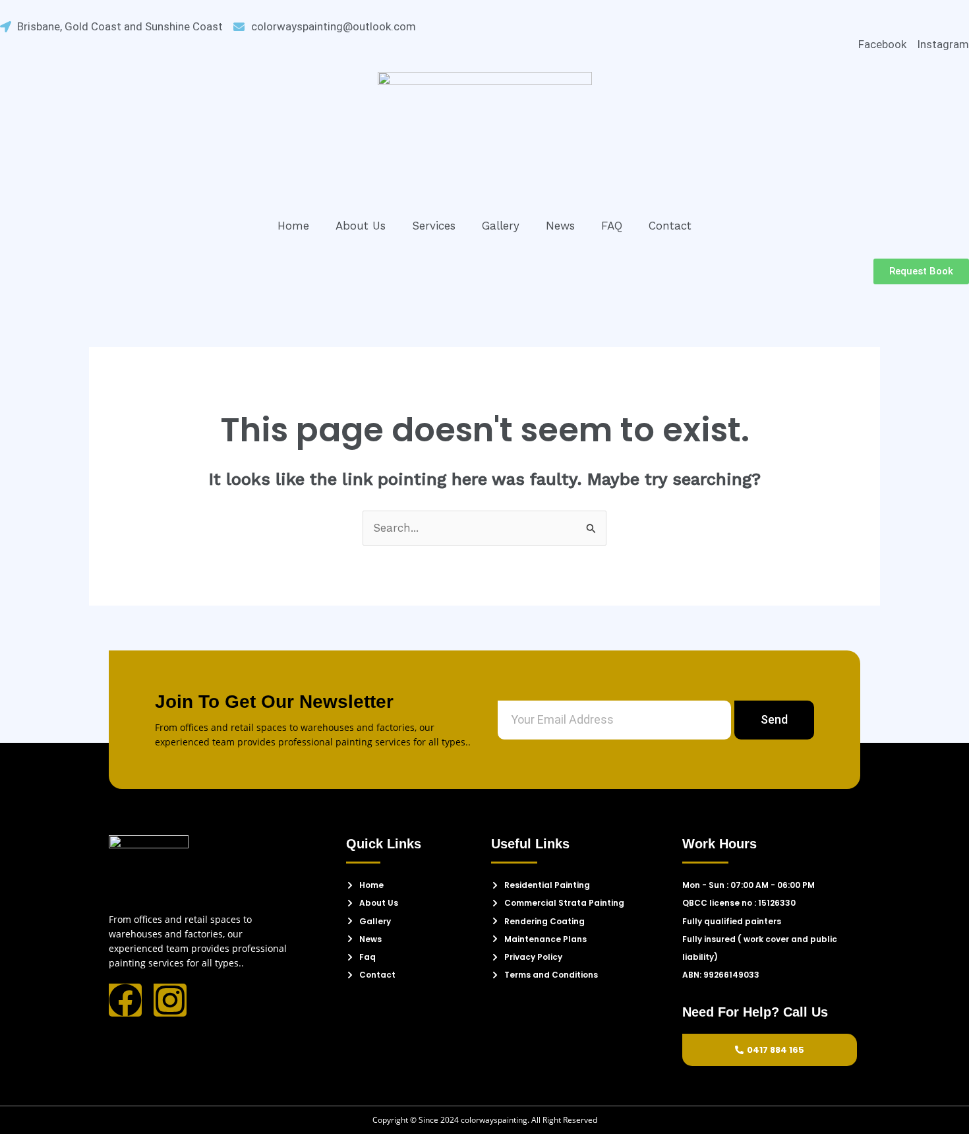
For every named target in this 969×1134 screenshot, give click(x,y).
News (560, 225)
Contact (670, 225)
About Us (361, 225)
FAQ (611, 225)
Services (433, 225)
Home (293, 225)
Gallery (500, 225)
